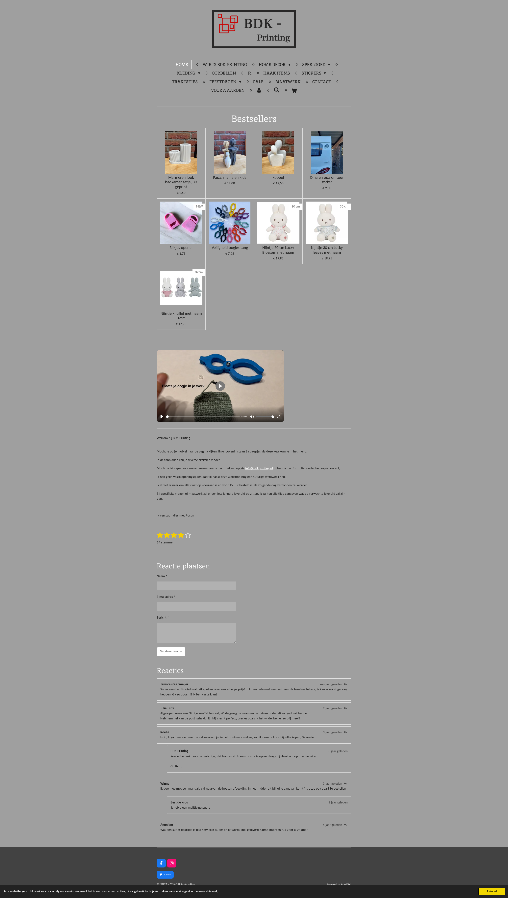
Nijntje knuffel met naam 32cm (181, 316)
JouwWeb (346, 884)
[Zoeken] (276, 90)
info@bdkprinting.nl (259, 468)
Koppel (278, 178)
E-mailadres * (166, 597)
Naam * (162, 576)
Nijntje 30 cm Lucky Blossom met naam (278, 250)
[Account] (259, 90)
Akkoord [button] (492, 891)
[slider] (203, 417)
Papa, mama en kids (229, 178)
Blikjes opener (181, 248)
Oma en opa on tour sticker (327, 180)
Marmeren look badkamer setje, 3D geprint (181, 182)
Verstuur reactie (171, 651)
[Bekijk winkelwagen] (294, 90)
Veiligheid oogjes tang (230, 248)
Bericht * (163, 617)
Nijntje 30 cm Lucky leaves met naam (327, 250)
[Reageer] (345, 684)
